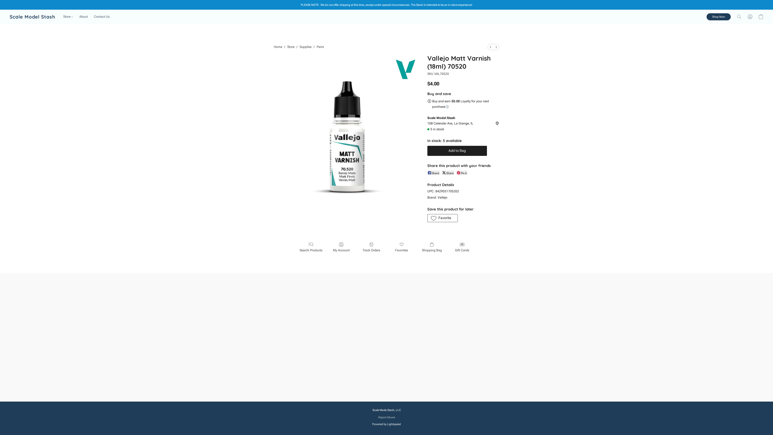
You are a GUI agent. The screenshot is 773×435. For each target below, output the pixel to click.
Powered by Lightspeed (386, 424)
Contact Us (102, 17)
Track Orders (371, 250)
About (83, 17)
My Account (341, 250)
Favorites (401, 250)
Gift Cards (462, 250)
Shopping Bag (432, 250)
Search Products (311, 250)
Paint (320, 47)
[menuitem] (490, 47)
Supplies (306, 47)
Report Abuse (386, 417)
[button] (32, 17)
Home (278, 47)
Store (67, 17)
